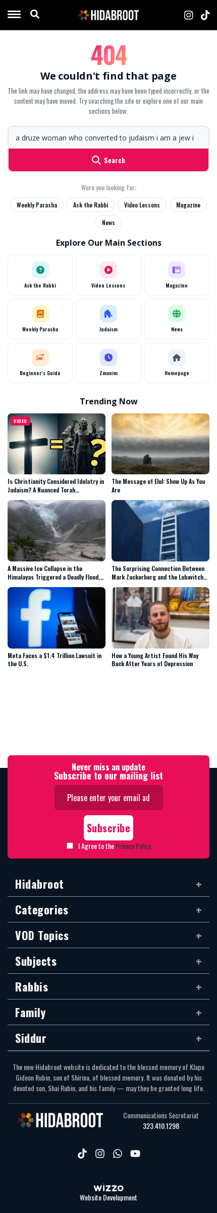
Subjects (36, 961)
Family (30, 1012)
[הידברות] (108, 15)
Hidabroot (39, 884)
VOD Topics (42, 935)
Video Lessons (142, 204)
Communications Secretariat (161, 1115)
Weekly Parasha (37, 204)
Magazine (188, 204)
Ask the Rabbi (90, 204)
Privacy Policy (133, 845)
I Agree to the (114, 845)
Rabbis (31, 986)
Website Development (108, 1197)
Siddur (30, 1038)
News (108, 222)
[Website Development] (108, 1188)
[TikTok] (205, 15)
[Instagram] (188, 15)
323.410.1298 (161, 1125)
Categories (41, 909)
